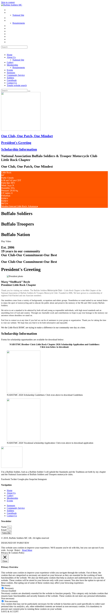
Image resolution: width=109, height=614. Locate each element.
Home (9, 55)
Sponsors (11, 72)
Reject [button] (17, 550)
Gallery (10, 62)
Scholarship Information (19, 149)
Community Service (16, 75)
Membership (12, 65)
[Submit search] (29, 91)
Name (4, 527)
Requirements (18, 67)
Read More (27, 550)
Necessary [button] (5, 585)
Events (10, 70)
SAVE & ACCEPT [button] (10, 611)
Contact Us (12, 83)
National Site (18, 60)
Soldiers (10, 78)
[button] (54, 241)
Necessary (9, 588)
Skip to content (8, 2)
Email (4, 530)
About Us (11, 57)
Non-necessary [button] (7, 598)
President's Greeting (16, 142)
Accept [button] (10, 550)
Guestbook (12, 80)
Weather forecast (19, 206)
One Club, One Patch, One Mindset (27, 136)
